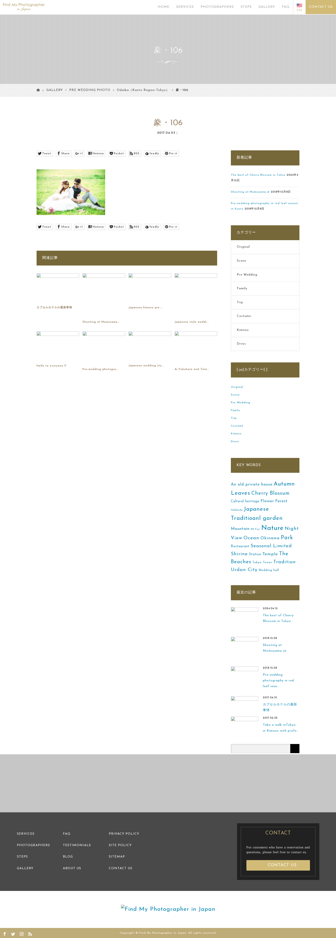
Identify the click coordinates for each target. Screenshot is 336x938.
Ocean (251, 538)
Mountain (240, 529)
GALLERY (267, 7)
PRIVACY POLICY (124, 834)
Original (243, 247)
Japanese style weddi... (192, 322)
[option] (42, 783)
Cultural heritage (245, 501)
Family (242, 288)
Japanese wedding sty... (146, 365)
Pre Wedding (247, 274)
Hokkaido (237, 510)
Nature (272, 528)
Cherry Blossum (270, 493)
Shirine (239, 554)
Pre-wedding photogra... (100, 369)
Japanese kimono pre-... (145, 307)
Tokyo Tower (262, 562)
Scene (241, 261)
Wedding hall (269, 570)
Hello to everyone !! (51, 365)
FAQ (286, 7)
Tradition (284, 562)
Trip (240, 302)
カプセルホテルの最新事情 (54, 307)
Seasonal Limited (271, 546)
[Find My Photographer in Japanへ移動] (38, 90)
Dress (241, 343)
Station (255, 554)
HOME (163, 7)
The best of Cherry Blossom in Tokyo (258, 175)
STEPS (246, 7)
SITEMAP (117, 856)
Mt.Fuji (255, 529)
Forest (281, 501)
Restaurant (240, 546)
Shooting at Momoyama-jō (250, 192)
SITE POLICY (120, 845)
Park (287, 538)
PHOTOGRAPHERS (217, 7)
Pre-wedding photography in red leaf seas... (278, 680)
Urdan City (244, 569)
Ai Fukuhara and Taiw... (192, 369)
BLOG (68, 856)
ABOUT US (72, 868)
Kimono (243, 330)
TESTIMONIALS (77, 845)
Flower (267, 501)
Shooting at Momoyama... (101, 322)
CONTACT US (321, 7)
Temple (270, 554)
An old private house (251, 484)
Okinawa (270, 538)
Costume (244, 316)
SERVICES (185, 7)
